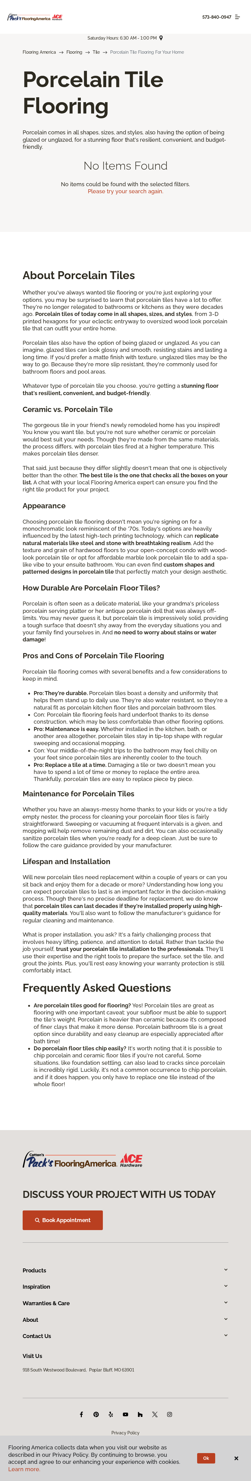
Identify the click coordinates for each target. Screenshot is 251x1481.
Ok (206, 1458)
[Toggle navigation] (237, 17)
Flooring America (39, 52)
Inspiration (36, 1286)
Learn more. (24, 1469)
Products (34, 1270)
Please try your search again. (125, 191)
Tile (96, 52)
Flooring (74, 52)
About (30, 1320)
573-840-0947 (216, 17)
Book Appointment (66, 1220)
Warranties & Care (46, 1303)
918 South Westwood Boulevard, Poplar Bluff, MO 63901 (78, 1370)
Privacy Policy (125, 1432)
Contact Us (37, 1336)
